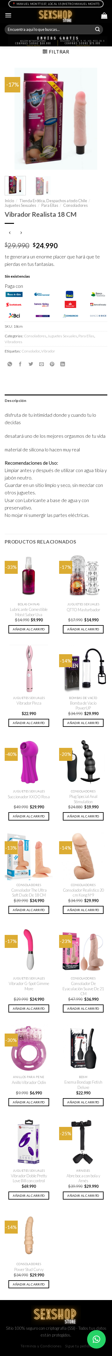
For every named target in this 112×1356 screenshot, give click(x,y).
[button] (96, 1339)
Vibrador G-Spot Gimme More (29, 986)
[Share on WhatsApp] (10, 364)
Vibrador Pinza (28, 703)
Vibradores (13, 341)
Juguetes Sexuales (20, 205)
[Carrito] (104, 15)
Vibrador (48, 351)
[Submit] (98, 30)
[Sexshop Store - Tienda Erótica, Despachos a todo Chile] (56, 15)
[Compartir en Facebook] (20, 364)
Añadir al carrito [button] (28, 629)
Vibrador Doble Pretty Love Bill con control (29, 1178)
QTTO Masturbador (83, 609)
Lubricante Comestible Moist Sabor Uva (29, 612)
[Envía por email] (41, 364)
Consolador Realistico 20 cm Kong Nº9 (83, 893)
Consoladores (75, 205)
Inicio (9, 200)
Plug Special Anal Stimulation (83, 799)
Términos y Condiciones (41, 1346)
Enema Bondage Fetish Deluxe (83, 1085)
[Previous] (14, 119)
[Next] (97, 119)
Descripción (15, 400)
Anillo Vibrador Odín (29, 1082)
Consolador (30, 351)
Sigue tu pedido (78, 1346)
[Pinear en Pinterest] (52, 364)
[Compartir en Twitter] (31, 364)
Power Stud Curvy (29, 1269)
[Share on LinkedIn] (63, 364)
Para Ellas (49, 205)
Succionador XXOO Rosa (29, 796)
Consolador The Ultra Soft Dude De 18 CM (29, 893)
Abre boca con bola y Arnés (83, 1178)
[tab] (56, 400)
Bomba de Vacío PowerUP (83, 706)
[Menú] (8, 15)
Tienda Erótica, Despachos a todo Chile (53, 200)
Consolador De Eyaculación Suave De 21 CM (83, 988)
